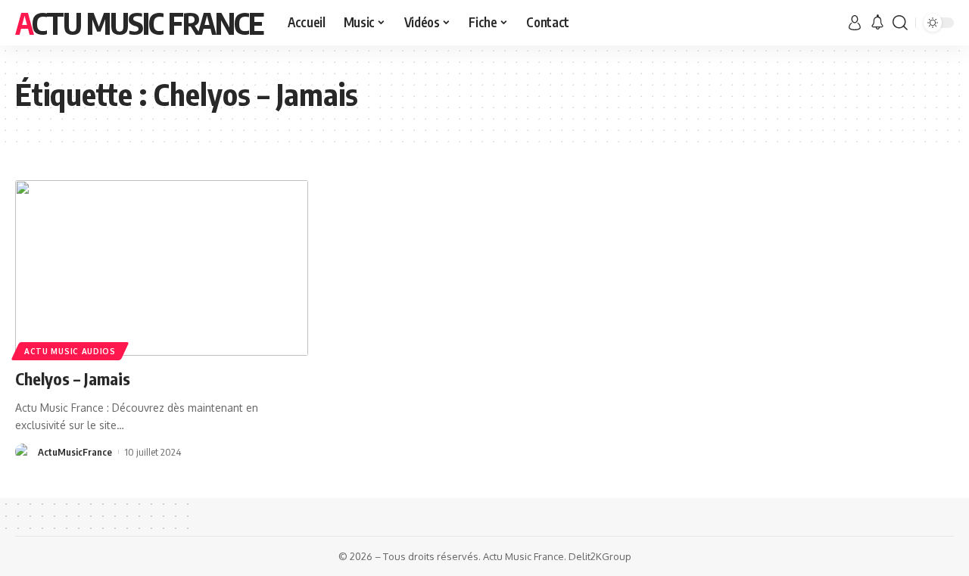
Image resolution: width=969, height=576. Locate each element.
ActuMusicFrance (75, 452)
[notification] (877, 22)
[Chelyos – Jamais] (161, 268)
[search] (900, 23)
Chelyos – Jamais (72, 378)
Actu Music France (139, 23)
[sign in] (854, 22)
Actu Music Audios (70, 351)
